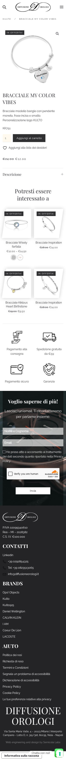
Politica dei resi (12, 655)
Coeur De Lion (12, 630)
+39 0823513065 (23, 567)
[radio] (13, 257)
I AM (5, 624)
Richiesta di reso (13, 661)
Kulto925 (8, 605)
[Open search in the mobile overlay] (4, 6)
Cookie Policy (11, 693)
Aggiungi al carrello (29, 138)
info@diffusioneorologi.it (23, 574)
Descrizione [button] (12, 174)
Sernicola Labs (51, 742)
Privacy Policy (12, 686)
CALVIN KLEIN (12, 617)
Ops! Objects (11, 592)
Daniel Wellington (14, 611)
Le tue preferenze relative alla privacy (27, 699)
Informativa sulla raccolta (21, 755)
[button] (61, 7)
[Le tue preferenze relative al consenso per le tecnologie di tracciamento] (59, 754)
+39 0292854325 (18, 561)
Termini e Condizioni (15, 667)
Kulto (6, 598)
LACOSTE (9, 636)
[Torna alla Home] (33, 7)
